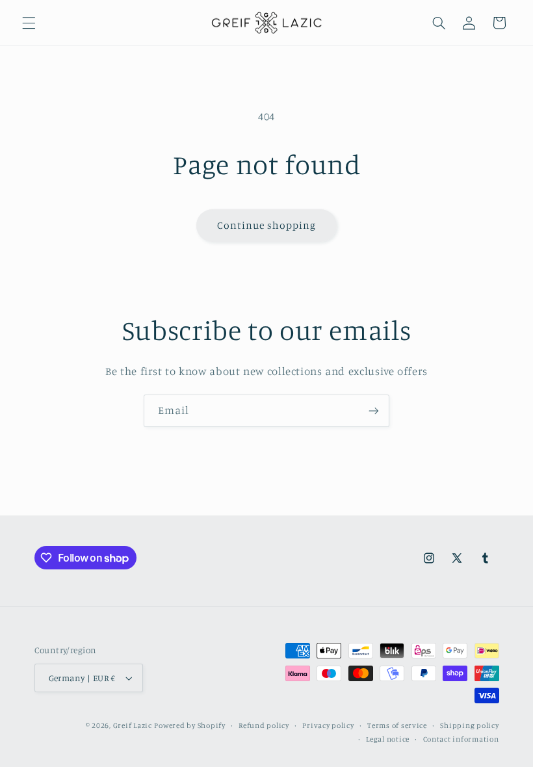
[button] (29, 23)
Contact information (461, 739)
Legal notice (388, 739)
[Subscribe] (374, 410)
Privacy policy (328, 725)
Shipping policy (469, 725)
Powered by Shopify (189, 725)
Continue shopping (267, 225)
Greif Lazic (132, 725)
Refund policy (264, 725)
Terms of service (397, 725)
